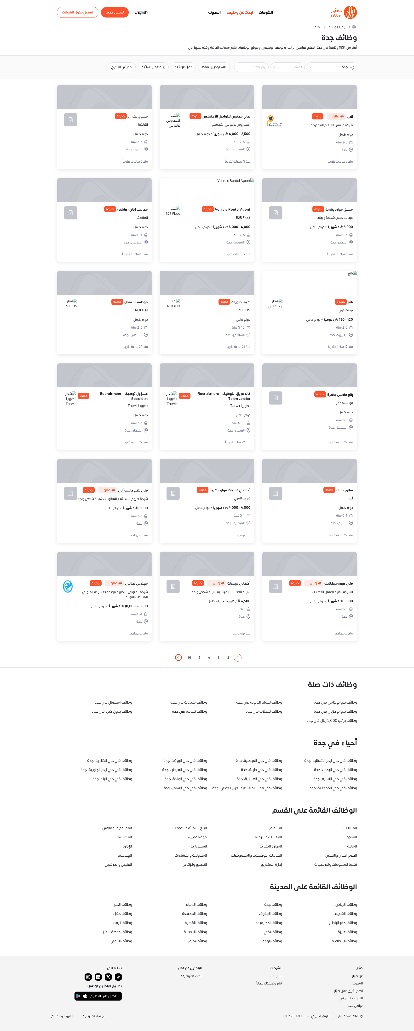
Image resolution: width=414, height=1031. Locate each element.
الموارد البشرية (270, 846)
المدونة (214, 12)
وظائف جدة (273, 904)
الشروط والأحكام (62, 1016)
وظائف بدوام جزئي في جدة (335, 711)
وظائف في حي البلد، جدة (112, 779)
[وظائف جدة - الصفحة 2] (178, 657)
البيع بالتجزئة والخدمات (189, 828)
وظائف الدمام (196, 904)
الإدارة (127, 846)
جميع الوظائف (336, 27)
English (141, 12)
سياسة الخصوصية (94, 1016)
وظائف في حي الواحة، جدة (186, 779)
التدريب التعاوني (351, 998)
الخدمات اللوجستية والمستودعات (256, 855)
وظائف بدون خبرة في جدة (112, 711)
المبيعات (350, 828)
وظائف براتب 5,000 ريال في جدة (331, 720)
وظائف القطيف (195, 923)
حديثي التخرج (121, 67)
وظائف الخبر (123, 904)
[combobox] (283, 67)
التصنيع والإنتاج (195, 864)
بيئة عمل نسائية (153, 67)
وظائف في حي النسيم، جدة (335, 779)
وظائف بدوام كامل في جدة (335, 702)
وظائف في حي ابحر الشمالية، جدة (330, 761)
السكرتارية (198, 846)
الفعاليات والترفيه (268, 837)
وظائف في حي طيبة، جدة (261, 770)
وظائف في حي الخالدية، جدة (109, 761)
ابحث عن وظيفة (239, 12)
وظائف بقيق (197, 941)
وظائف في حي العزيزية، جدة (259, 779)
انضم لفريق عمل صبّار (348, 990)
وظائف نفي (273, 932)
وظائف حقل (122, 914)
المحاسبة (125, 837)
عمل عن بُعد (183, 67)
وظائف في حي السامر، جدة (185, 788)
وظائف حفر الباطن (343, 923)
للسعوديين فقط (214, 67)
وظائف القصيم (346, 914)
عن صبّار (357, 975)
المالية (352, 846)
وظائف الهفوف (270, 914)
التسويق (275, 828)
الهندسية (125, 855)
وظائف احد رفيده (269, 923)
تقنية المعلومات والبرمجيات (335, 864)
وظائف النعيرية (195, 932)
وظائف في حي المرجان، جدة (184, 770)
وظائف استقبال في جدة (113, 702)
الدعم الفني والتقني (341, 855)
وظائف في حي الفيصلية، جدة (259, 761)
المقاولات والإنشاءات (191, 855)
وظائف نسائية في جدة (189, 711)
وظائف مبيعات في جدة (188, 702)
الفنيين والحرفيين (118, 864)
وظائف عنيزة (347, 932)
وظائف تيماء (122, 923)
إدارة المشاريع (271, 864)
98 (189, 657)
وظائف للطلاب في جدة (264, 711)
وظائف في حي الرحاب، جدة (335, 770)
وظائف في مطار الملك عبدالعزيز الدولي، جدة (247, 788)
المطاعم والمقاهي (117, 828)
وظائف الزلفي (121, 941)
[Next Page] (178, 658)
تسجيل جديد (115, 12)
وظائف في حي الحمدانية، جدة (333, 788)
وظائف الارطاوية (344, 941)
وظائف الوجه (272, 941)
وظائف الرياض (346, 904)
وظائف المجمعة (194, 914)
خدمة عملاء (197, 837)
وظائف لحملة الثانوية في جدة (259, 702)
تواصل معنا (355, 1005)
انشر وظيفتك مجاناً (269, 983)
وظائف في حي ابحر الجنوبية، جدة (106, 770)
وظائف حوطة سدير (117, 932)
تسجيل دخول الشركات (77, 12)
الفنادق (351, 837)
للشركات (266, 12)
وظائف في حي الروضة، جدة (185, 761)
